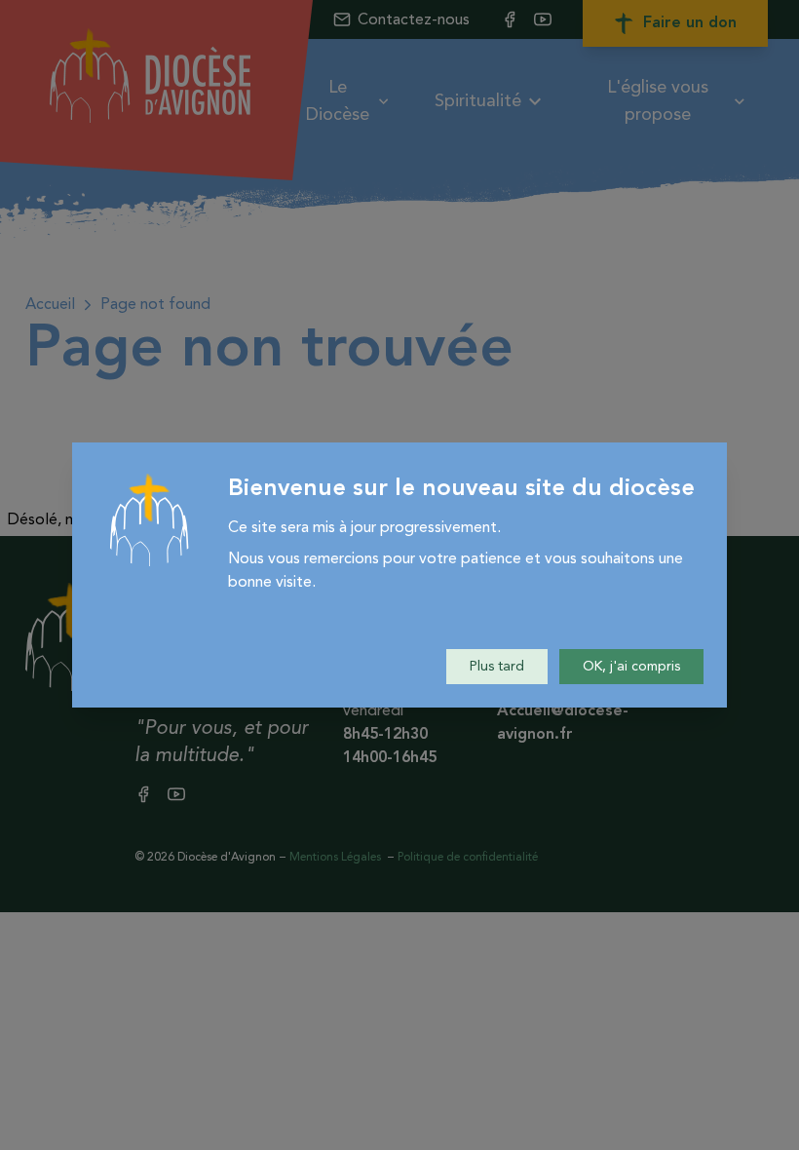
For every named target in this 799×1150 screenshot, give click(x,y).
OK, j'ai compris (631, 666)
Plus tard (497, 666)
